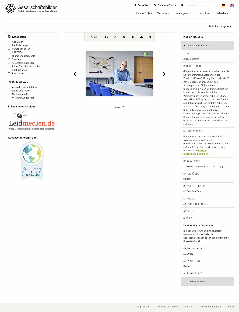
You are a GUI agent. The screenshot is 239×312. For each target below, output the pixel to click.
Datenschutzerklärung (168, 306)
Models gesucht (184, 13)
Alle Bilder (17, 41)
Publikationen (19, 69)
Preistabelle (223, 13)
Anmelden (143, 5)
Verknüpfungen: (196, 281)
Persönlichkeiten (21, 48)
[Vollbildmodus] (124, 36)
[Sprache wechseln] (224, 5)
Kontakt (189, 306)
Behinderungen (20, 45)
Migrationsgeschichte (23, 55)
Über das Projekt (145, 13)
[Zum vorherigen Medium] (74, 73)
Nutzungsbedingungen (210, 306)
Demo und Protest (21, 90)
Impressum (144, 306)
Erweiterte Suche (167, 5)
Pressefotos (18, 73)
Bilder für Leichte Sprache (26, 66)
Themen (16, 59)
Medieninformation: (198, 45)
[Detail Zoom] (132, 36)
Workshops (164, 13)
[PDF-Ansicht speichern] (115, 36)
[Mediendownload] (141, 36)
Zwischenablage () (219, 26)
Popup (231, 306)
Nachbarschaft (20, 94)
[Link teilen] (150, 36)
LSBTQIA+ (17, 52)
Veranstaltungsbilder (23, 62)
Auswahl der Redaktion (24, 87)
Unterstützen (204, 13)
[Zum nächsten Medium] (164, 73)
